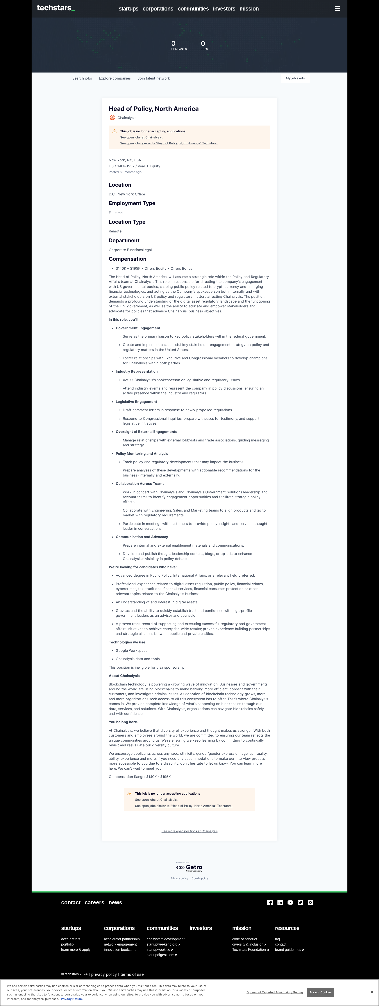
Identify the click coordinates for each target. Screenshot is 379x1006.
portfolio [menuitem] (67, 944)
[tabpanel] (189, 526)
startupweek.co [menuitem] (158, 949)
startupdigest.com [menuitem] (160, 955)
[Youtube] (293, 905)
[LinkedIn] (282, 905)
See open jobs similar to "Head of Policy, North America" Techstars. (169, 143)
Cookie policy (200, 878)
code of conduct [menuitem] (244, 939)
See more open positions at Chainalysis (190, 831)
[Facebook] (272, 905)
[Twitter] (303, 905)
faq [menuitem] (277, 939)
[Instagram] (313, 905)
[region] (189, 992)
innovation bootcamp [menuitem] (120, 949)
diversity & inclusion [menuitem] (247, 944)
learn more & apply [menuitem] (76, 949)
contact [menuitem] (280, 944)
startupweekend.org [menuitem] (162, 944)
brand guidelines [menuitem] (288, 949)
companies (115, 78)
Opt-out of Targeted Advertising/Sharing (275, 992)
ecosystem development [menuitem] (165, 939)
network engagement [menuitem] (120, 944)
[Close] (372, 992)
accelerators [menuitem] (70, 939)
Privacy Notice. (72, 998)
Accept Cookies (320, 992)
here (112, 768)
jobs (82, 78)
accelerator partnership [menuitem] (122, 939)
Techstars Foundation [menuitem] (249, 949)
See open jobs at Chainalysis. (141, 137)
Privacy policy (179, 878)
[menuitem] (129, 9)
